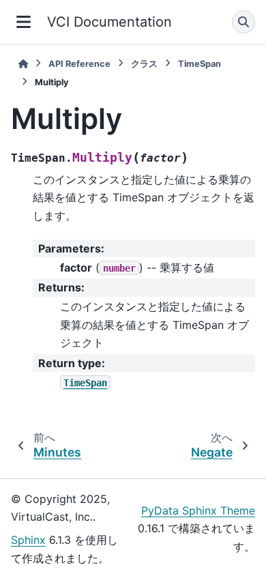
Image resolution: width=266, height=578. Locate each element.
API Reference (79, 64)
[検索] (243, 21)
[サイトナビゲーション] (23, 21)
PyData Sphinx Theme (198, 510)
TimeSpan (199, 64)
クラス (144, 64)
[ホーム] (23, 64)
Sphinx (28, 540)
